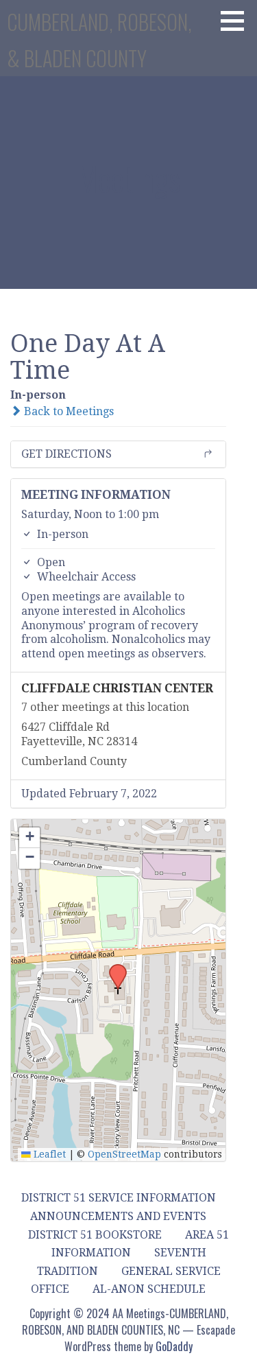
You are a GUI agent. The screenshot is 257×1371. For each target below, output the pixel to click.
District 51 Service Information (118, 1197)
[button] (237, 20)
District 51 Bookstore (95, 1234)
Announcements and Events (118, 1216)
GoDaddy (174, 1346)
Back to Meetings (67, 411)
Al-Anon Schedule (149, 1289)
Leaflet (48, 1154)
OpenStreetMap (124, 1154)
